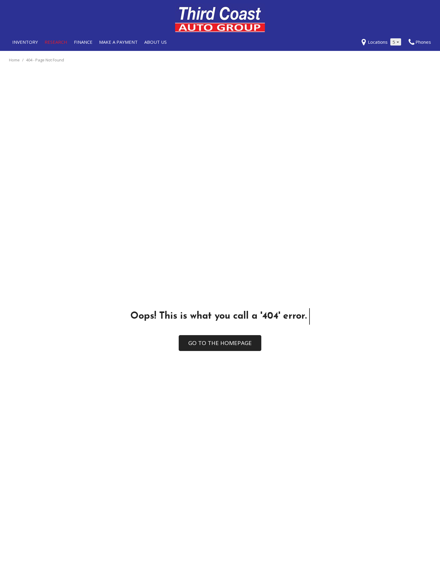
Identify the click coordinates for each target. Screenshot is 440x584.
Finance (83, 42)
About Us (155, 42)
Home (15, 60)
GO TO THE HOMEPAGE (220, 343)
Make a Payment (118, 42)
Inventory (25, 42)
